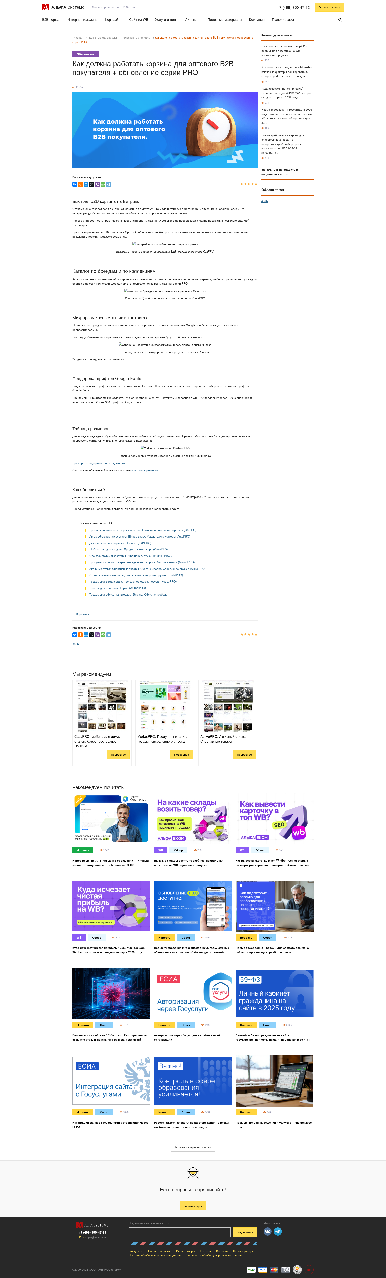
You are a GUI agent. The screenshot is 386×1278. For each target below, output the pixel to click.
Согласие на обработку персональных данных (214, 1255)
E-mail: (92, 1237)
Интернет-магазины (82, 19)
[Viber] (97, 184)
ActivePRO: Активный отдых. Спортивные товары (223, 739)
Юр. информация (242, 1251)
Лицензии (193, 19)
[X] (91, 184)
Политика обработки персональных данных (155, 1255)
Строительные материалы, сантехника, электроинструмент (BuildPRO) (136, 575)
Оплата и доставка (158, 1251)
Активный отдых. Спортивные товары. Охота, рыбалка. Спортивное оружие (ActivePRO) (147, 569)
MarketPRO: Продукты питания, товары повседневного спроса (162, 739)
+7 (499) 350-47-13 (293, 7)
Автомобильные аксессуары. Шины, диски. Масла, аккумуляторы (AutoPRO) (139, 536)
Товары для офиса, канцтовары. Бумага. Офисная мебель (128, 594)
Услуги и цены (166, 19)
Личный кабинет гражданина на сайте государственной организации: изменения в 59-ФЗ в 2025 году (273, 1039)
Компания (257, 19)
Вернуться (82, 614)
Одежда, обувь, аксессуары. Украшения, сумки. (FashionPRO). (130, 556)
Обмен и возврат (185, 1251)
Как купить (135, 1251)
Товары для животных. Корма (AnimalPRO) (117, 588)
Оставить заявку (329, 7)
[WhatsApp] (103, 184)
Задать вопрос (193, 1206)
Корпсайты (113, 19)
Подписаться (245, 1232)
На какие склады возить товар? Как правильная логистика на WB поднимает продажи (284, 50)
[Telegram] (108, 184)
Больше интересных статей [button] (193, 1147)
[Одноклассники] (80, 184)
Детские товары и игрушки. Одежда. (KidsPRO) (120, 543)
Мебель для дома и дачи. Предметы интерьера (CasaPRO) (128, 549)
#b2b (75, 644)
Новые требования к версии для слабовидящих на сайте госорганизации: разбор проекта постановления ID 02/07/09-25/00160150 (282, 144)
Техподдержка (283, 19)
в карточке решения (144, 470)
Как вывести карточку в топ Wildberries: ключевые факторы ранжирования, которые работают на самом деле (287, 71)
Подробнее (118, 754)
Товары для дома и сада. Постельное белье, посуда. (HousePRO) (133, 581)
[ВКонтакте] (74, 184)
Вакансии (222, 1251)
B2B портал (51, 19)
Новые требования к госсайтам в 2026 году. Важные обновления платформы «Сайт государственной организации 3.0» (191, 952)
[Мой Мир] (86, 184)
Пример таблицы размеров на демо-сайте (100, 463)
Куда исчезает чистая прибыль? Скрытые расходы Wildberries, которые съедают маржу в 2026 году (287, 92)
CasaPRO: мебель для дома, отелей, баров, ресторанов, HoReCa (97, 741)
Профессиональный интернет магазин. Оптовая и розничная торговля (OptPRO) (142, 530)
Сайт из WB (138, 19)
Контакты (205, 1251)
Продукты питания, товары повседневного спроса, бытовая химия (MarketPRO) (142, 562)
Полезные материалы (225, 19)
